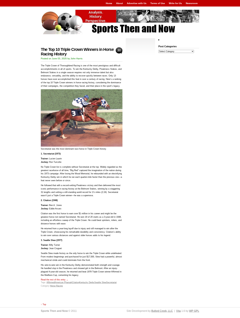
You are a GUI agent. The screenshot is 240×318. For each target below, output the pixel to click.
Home (109, 3)
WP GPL (194, 311)
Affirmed (51, 282)
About (119, 3)
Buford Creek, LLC (162, 311)
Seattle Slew (100, 282)
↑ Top (43, 304)
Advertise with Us (136, 3)
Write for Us (175, 3)
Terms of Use (157, 3)
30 (119, 50)
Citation (75, 282)
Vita (178, 311)
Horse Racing (56, 286)
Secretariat (111, 282)
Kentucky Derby (86, 282)
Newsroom (192, 3)
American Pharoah (63, 282)
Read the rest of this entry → (54, 279)
